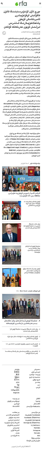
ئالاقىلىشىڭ (16, 406)
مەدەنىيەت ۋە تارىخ (34, 377)
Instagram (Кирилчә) (32, 423)
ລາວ (17, 382)
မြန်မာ (17, 377)
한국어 (16, 380)
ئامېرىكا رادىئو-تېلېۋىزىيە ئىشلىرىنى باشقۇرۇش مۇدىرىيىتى (11, 425)
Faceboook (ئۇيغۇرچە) (32, 415)
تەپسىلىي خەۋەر (35, 372)
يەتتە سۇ (37, 382)
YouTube (37, 428)
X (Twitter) (35, 425)
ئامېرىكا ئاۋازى (15, 431)
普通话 (16, 372)
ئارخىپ (38, 388)
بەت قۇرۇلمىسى (15, 436)
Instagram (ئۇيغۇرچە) (32, 420)
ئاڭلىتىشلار (37, 404)
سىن (39, 385)
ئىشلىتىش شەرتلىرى (13, 420)
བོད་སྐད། (16, 388)
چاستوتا (38, 401)
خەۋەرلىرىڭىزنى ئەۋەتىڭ (33, 441)
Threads (37, 433)
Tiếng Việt (15, 390)
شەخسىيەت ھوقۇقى (14, 418)
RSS (38, 436)
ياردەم (17, 433)
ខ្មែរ (18, 385)
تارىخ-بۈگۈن (36, 380)
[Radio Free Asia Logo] (21, 3)
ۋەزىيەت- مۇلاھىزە (34, 375)
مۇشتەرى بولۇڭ (35, 438)
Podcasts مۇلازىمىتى (33, 406)
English (16, 393)
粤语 (17, 375)
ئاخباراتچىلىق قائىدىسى (12, 415)
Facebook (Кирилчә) (32, 418)
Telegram (36, 431)
